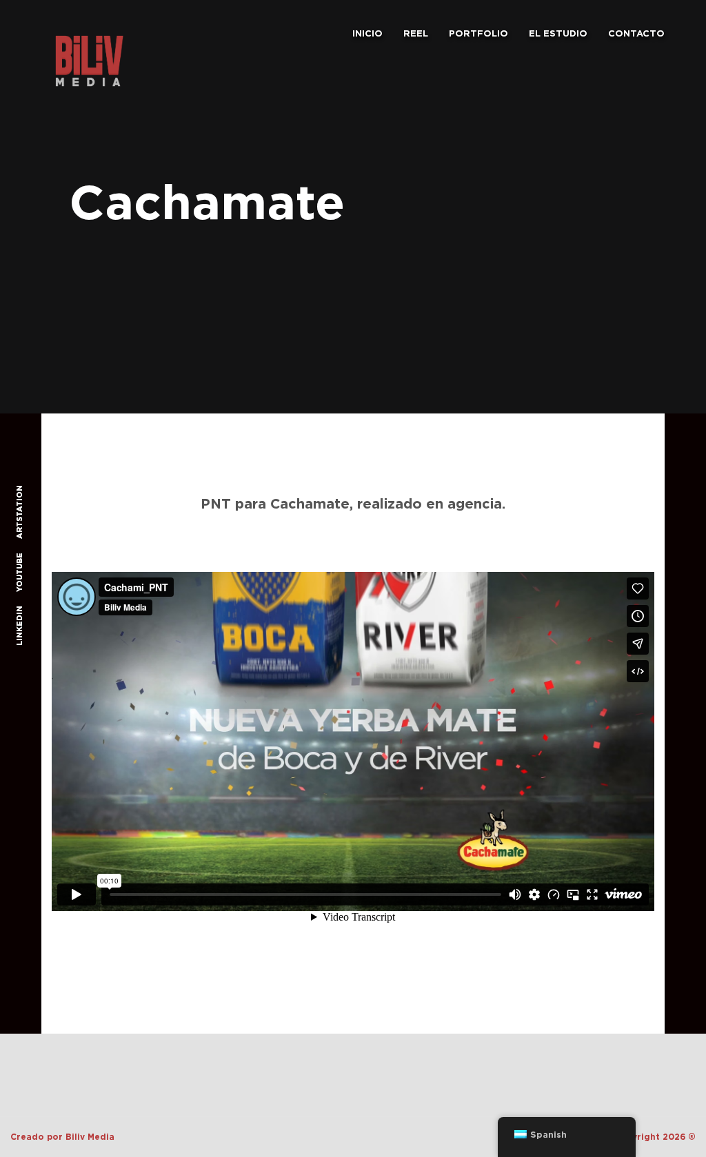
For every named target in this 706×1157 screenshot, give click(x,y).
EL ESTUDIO (558, 33)
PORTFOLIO (478, 33)
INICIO (367, 33)
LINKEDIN (19, 625)
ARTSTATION (19, 511)
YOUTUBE (19, 571)
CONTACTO (636, 33)
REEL (415, 33)
